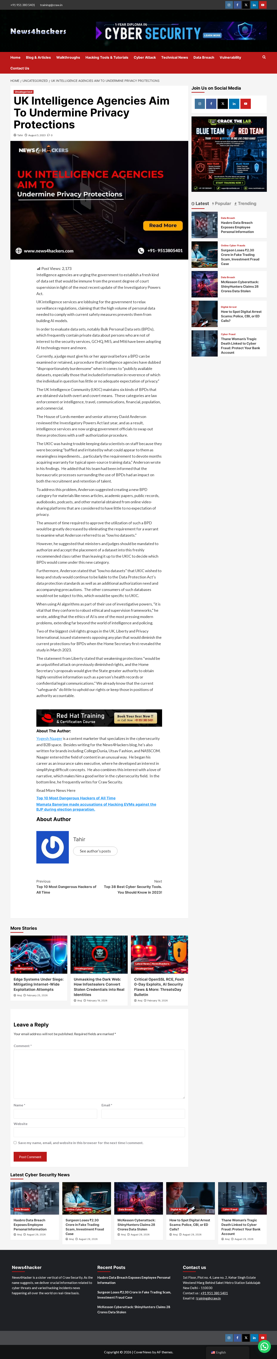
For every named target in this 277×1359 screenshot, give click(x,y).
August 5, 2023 (37, 135)
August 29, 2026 (36, 1234)
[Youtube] (263, 5)
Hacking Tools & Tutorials (106, 57)
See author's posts (95, 851)
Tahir (20, 135)
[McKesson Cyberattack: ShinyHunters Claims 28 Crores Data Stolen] (205, 284)
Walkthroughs (68, 57)
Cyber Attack (145, 57)
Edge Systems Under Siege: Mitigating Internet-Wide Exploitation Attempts (39, 984)
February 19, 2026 (97, 1000)
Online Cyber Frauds (233, 245)
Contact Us (19, 68)
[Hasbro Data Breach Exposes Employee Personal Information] (205, 224)
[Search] (264, 57)
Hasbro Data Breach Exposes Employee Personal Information (237, 227)
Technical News (174, 57)
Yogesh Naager (49, 738)
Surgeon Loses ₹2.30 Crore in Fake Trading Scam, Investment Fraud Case (134, 1294)
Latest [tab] (202, 203)
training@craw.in (51, 5)
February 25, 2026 (37, 995)
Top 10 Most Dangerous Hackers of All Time (76, 798)
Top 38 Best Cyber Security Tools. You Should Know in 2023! (133, 886)
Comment (23, 1046)
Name (19, 1105)
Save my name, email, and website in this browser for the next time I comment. (80, 1143)
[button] (264, 1346)
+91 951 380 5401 (22, 5)
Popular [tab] (222, 203)
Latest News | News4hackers (152, 963)
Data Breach (203, 57)
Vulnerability (230, 57)
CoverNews (142, 1352)
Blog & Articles (38, 57)
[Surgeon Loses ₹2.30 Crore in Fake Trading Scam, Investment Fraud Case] (205, 254)
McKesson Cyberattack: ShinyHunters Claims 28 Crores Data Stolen (240, 286)
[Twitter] (246, 5)
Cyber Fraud (228, 334)
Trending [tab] (246, 203)
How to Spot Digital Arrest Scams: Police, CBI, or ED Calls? (241, 316)
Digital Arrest (229, 307)
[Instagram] (229, 5)
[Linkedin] (254, 5)
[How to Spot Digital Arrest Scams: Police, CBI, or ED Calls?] (205, 313)
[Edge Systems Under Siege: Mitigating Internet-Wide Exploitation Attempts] (39, 955)
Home (15, 57)
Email (106, 1105)
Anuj (19, 995)
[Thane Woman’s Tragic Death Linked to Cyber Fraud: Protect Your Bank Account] (205, 343)
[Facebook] (237, 5)
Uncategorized (23, 91)
